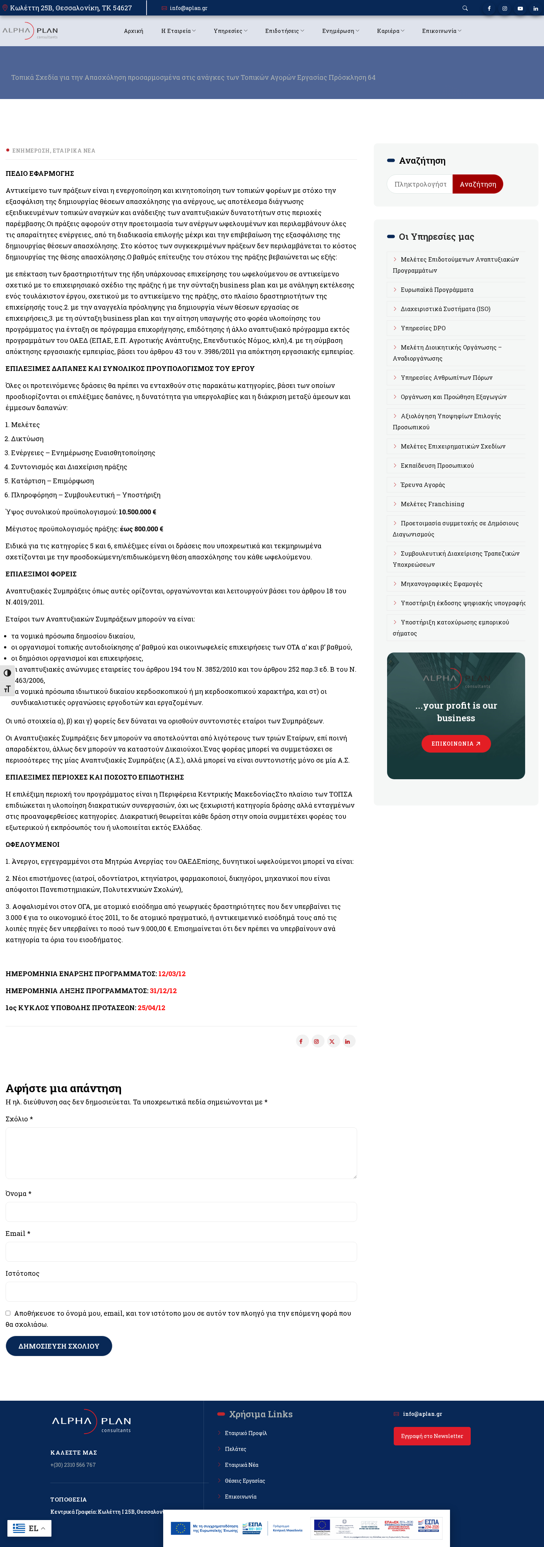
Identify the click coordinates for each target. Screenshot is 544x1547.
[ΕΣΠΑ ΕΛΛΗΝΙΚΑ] (237, 1528)
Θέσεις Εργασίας (245, 1480)
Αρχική (134, 30)
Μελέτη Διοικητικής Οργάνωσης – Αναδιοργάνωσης (447, 352)
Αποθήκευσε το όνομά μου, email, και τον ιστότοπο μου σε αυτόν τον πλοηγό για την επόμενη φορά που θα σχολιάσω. (178, 1319)
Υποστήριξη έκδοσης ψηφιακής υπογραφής (464, 603)
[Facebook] (489, 8)
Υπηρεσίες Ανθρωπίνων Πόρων (447, 377)
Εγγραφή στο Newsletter (432, 1435)
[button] (465, 8)
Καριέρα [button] (388, 30)
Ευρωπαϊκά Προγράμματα (437, 289)
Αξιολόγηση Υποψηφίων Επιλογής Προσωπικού (447, 421)
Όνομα (18, 1193)
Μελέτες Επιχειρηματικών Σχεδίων (453, 446)
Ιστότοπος (23, 1273)
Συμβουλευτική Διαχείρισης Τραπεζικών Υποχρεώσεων (456, 558)
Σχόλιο (19, 1118)
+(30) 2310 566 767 (73, 1464)
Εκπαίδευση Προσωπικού (437, 465)
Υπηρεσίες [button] (228, 30)
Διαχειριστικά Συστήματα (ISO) (445, 309)
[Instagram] (504, 8)
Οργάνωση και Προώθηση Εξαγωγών (454, 397)
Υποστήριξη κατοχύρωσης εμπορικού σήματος (451, 627)
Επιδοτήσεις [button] (282, 30)
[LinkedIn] (535, 8)
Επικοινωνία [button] (439, 30)
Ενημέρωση (31, 150)
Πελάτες (235, 1448)
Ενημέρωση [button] (338, 30)
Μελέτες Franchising (432, 504)
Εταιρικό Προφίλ (246, 1433)
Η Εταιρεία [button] (176, 30)
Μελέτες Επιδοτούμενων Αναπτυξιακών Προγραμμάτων (456, 264)
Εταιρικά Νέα (74, 150)
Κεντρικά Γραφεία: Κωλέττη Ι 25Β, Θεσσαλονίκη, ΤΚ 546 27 (124, 1511)
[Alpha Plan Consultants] (29, 30)
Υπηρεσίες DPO (423, 328)
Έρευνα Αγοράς (423, 484)
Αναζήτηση (478, 184)
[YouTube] (520, 8)
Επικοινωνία (453, 743)
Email (18, 1233)
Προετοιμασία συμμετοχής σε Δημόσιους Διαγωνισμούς (456, 528)
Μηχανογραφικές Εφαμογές (442, 583)
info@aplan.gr (189, 7)
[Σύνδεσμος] (333, 1041)
